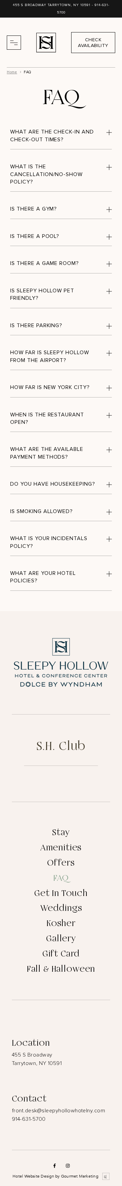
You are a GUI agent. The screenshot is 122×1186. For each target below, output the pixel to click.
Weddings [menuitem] (61, 908)
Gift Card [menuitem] (61, 954)
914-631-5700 (29, 1119)
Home (12, 72)
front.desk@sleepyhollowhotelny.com (58, 1110)
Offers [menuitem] (61, 863)
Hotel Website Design (33, 1176)
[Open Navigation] (14, 42)
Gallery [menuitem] (61, 938)
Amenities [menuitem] (61, 847)
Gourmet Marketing (79, 1176)
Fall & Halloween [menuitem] (61, 969)
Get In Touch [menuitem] (61, 893)
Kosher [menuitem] (61, 923)
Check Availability (93, 42)
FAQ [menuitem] (61, 878)
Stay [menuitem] (60, 832)
